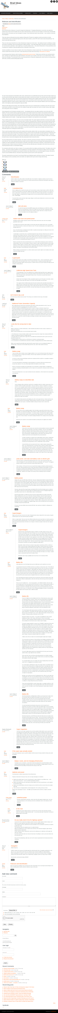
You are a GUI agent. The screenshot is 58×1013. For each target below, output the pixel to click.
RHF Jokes (50, 13)
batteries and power (18, 772)
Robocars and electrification (18, 863)
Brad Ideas (15, 3)
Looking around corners (9, 971)
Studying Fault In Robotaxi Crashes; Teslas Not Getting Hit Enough (17, 993)
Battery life (19, 562)
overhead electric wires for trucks (28, 54)
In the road (19, 809)
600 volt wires (22, 206)
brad (9, 23)
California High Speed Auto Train (26, 270)
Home (3, 18)
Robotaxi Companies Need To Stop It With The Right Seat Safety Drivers (18, 1001)
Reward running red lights (9, 968)
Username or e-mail (6, 947)
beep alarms (6, 977)
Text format (5, 910)
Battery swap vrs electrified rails (24, 380)
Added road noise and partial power (24, 218)
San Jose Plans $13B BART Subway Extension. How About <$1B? (17, 995)
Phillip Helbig (9, 797)
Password (5, 952)
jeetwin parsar (7, 981)
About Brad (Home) (18, 13)
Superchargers (16, 513)
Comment (4, 896)
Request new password (8, 958)
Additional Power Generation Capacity (23, 303)
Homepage (4, 887)
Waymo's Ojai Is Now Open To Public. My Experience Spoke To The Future (19, 987)
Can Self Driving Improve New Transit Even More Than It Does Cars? (18, 996)
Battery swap (16, 351)
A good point (16, 258)
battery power (19, 478)
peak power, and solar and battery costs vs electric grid (33, 459)
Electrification (15, 177)
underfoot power (22, 797)
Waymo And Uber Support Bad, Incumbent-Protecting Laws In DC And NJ (19, 998)
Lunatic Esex (5, 218)
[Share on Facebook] (5, 165)
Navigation (14, 846)
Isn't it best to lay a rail (17, 295)
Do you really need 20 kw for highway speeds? (29, 820)
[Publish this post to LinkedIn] (5, 170)
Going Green (4, 27)
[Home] (4, 9)
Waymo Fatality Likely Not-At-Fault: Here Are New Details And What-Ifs (18, 990)
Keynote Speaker (5, 13)
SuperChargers (23, 530)
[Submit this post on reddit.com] (5, 162)
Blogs (7, 18)
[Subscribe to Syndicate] (3, 1007)
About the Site (6, 931)
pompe (3, 863)
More (54, 1003)
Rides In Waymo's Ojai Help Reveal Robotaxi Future (14, 988)
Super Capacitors (22, 729)
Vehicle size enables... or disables (11, 982)
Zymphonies (53, 1011)
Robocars (28, 13)
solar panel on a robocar (45, 51)
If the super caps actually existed (22, 751)
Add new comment (14, 171)
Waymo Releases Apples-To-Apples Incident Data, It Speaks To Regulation (19, 999)
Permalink (3, 181)
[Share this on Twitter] (5, 167)
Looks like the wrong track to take (21, 324)
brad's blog (11, 18)
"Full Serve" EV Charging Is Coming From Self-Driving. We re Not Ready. (18, 991)
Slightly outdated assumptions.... (10, 973)
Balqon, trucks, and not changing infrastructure (29, 761)
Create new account (8, 957)
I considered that (17, 188)
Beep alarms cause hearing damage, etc (12, 979)
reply (13, 184)
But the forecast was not (8, 974)
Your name (4, 876)
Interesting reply (7, 970)
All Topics (42, 13)
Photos (35, 13)
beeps (5, 976)
